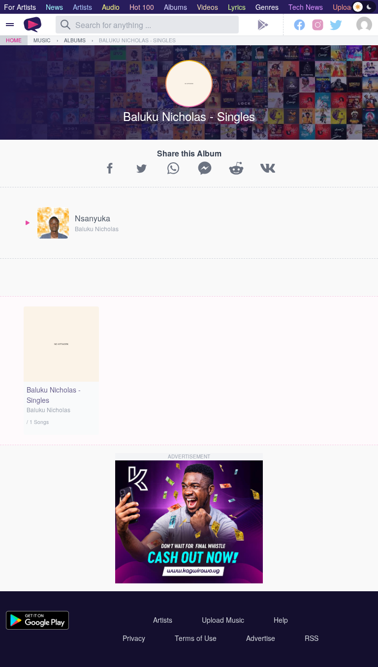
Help (281, 620)
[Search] (65, 24)
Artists (162, 620)
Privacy (134, 638)
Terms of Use (196, 638)
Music (42, 40)
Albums (75, 40)
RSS (311, 638)
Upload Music (223, 620)
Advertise (260, 638)
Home (14, 40)
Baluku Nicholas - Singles (137, 40)
